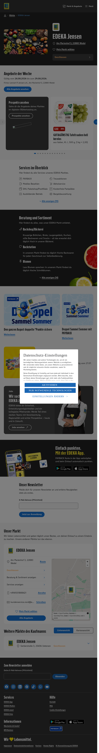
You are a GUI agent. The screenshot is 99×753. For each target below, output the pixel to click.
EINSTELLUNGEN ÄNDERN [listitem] (48, 396)
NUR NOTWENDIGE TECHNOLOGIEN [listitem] (50, 390)
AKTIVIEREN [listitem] (49, 385)
